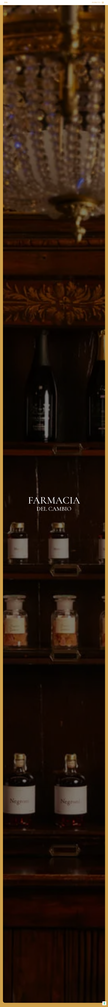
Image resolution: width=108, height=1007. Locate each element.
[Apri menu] (103, 2)
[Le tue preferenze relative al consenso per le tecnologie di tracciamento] (104, 1003)
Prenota (96, 2)
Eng (6, 2)
